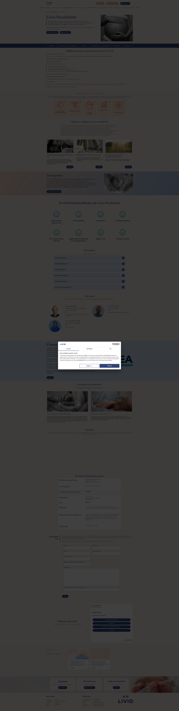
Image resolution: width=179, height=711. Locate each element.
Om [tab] (110, 348)
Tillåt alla (109, 365)
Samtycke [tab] (68, 348)
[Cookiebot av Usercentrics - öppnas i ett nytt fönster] (113, 344)
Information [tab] (89, 348)
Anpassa (88, 365)
